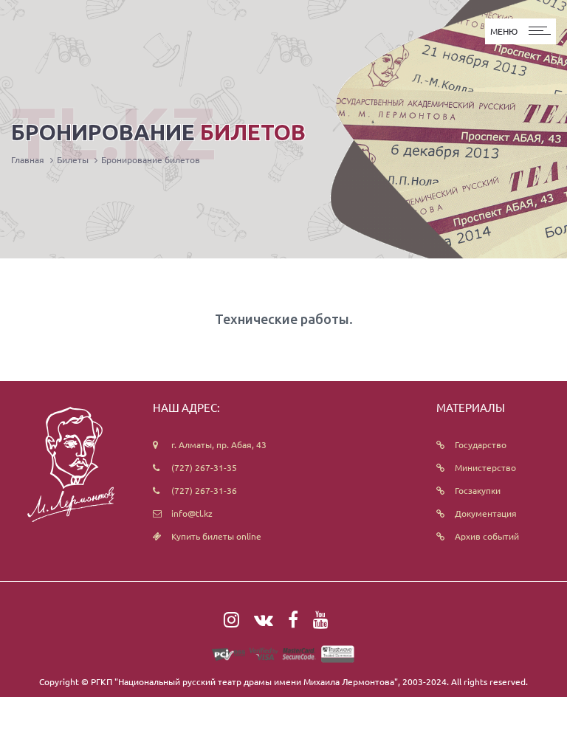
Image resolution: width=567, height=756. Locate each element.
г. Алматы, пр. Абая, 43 (219, 444)
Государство (480, 444)
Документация (486, 513)
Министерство (485, 467)
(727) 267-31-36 (204, 490)
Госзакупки (478, 490)
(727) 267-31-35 (204, 467)
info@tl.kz (192, 513)
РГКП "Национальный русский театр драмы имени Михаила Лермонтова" (244, 681)
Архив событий (487, 536)
